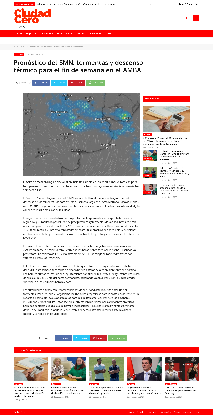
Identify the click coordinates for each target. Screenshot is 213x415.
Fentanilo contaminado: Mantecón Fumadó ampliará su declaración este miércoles (174, 155)
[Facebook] (187, 18)
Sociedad (23, 47)
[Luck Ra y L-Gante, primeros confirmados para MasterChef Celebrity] (182, 369)
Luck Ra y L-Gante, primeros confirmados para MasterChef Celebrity (180, 390)
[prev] (145, 4)
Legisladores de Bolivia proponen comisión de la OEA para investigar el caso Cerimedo (174, 189)
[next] (150, 4)
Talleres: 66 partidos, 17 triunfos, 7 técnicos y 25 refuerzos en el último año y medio (76, 4)
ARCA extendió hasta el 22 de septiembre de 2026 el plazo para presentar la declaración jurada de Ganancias (165, 141)
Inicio (16, 47)
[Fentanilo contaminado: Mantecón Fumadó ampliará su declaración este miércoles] (150, 155)
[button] (196, 18)
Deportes (147, 175)
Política (147, 192)
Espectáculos (171, 384)
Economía (148, 135)
